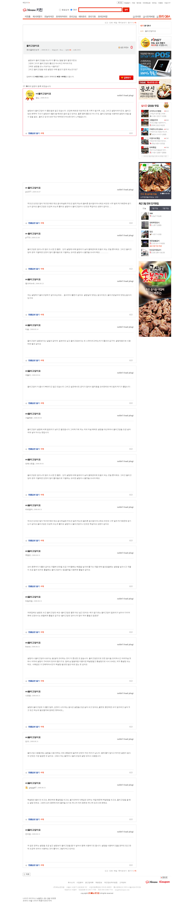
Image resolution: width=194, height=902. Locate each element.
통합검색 (65, 10)
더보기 (166, 3)
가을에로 (29, 418)
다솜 (27, 329)
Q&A (75, 10)
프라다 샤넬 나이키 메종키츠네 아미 (37, 901)
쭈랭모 (28, 555)
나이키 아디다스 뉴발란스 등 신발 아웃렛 (39, 898)
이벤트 (160, 3)
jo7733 (27, 238)
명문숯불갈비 (154, 241)
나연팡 (28, 696)
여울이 (28, 375)
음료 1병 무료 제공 (155, 246)
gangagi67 (32, 788)
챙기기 (130, 23)
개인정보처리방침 (110, 882)
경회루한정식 (154, 223)
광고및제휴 (89, 882)
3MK (151, 213)
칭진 (151, 232)
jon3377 (28, 192)
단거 (27, 741)
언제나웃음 (29, 464)
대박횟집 (152, 147)
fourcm (27, 647)
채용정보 (98, 882)
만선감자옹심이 (155, 250)
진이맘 (28, 834)
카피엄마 (29, 509)
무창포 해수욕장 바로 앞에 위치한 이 (161, 141)
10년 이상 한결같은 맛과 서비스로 (160, 150)
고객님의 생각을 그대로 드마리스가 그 (162, 113)
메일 (115, 23)
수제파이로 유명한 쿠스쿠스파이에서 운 (162, 132)
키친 (133, 3)
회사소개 (71, 882)
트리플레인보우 (33, 50)
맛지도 (154, 3)
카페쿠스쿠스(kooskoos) (158, 129)
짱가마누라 (29, 283)
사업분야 (80, 882)
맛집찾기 (127, 3)
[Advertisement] (79, 33)
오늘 (144, 208)
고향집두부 (153, 120)
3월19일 (155, 208)
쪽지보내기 (122, 23)
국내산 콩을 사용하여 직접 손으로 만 (161, 123)
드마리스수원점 (155, 111)
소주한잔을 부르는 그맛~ (149, 197)
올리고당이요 (150, 31)
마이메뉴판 (146, 3)
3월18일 (165, 208)
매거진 (139, 3)
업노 (37, 98)
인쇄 (111, 23)
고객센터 (122, 882)
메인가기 (26, 2)
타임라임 (29, 601)
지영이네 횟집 (154, 138)
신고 (106, 23)
